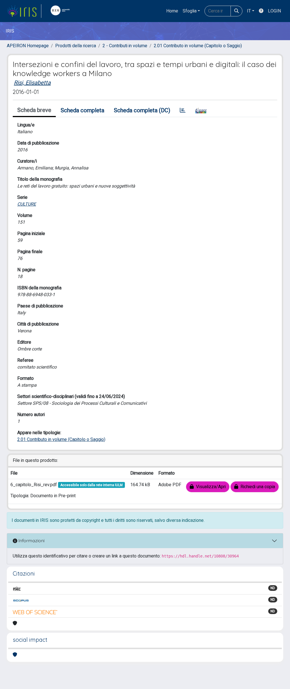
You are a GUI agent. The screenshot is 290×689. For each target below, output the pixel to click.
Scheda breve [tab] (34, 110)
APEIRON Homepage (28, 45)
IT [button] (249, 11)
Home (172, 11)
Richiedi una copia (256, 486)
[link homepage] (24, 11)
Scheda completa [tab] (82, 110)
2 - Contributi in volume (125, 45)
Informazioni (30, 540)
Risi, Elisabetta (32, 83)
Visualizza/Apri (210, 486)
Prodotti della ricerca (75, 45)
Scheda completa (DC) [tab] (142, 110)
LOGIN (274, 11)
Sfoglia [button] (190, 11)
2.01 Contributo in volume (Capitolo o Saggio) (198, 45)
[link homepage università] (61, 11)
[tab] (182, 111)
